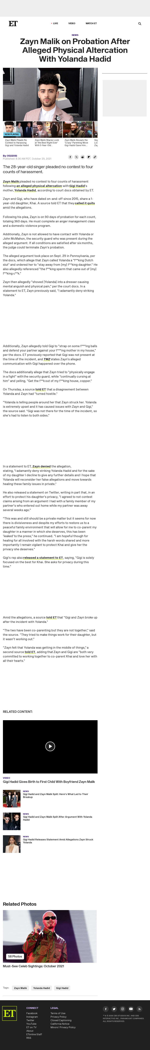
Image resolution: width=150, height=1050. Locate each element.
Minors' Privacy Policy (63, 1027)
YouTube (31, 1024)
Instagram (32, 1017)
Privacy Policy (59, 1017)
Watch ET (91, 23)
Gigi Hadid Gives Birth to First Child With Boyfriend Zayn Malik (49, 782)
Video (71, 23)
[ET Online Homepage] (13, 23)
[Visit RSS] (139, 1009)
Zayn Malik (11, 181)
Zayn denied (41, 466)
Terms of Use (58, 1013)
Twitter (30, 1020)
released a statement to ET (43, 558)
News (75, 35)
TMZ (46, 359)
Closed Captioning (61, 1020)
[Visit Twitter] (114, 1009)
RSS (28, 1038)
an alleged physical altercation (39, 186)
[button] (50, 746)
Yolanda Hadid (25, 190)
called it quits (85, 203)
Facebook (32, 1013)
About (29, 1031)
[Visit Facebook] (106, 1009)
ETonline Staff (34, 1034)
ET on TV (31, 1027)
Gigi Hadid (77, 186)
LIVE (55, 23)
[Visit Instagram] (123, 1009)
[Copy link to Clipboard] (95, 157)
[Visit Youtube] (131, 1009)
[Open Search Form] (139, 24)
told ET (40, 389)
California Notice (60, 1024)
